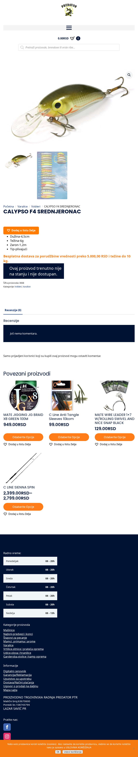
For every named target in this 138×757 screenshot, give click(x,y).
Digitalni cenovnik (14, 671)
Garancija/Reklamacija (17, 675)
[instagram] (7, 736)
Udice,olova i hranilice (17, 653)
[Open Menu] (69, 27)
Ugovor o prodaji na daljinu (20, 686)
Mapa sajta (10, 690)
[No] (133, 748)
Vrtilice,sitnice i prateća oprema (23, 649)
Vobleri (35, 206)
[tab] (13, 310)
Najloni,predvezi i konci (18, 634)
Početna (8, 206)
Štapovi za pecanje (15, 638)
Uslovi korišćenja (72, 751)
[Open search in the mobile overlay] (69, 47)
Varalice (23, 206)
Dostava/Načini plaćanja (18, 682)
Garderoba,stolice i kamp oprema (24, 656)
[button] (129, 74)
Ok (58, 751)
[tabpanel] (69, 340)
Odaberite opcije (23, 437)
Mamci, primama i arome (19, 641)
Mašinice (9, 630)
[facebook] (7, 727)
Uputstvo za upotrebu (17, 679)
